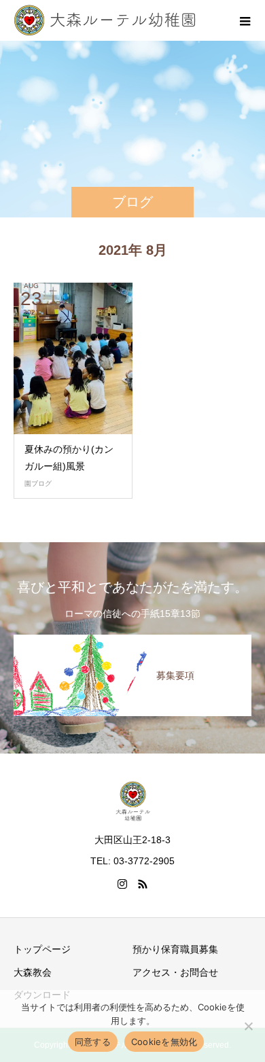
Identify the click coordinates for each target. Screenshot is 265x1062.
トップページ (42, 949)
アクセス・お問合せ (175, 972)
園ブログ (38, 483)
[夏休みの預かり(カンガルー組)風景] (73, 358)
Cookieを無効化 (164, 1041)
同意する (93, 1041)
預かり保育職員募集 (175, 949)
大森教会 (33, 972)
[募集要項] (132, 640)
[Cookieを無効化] (248, 1026)
